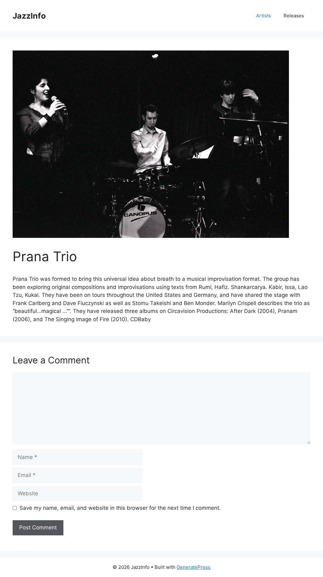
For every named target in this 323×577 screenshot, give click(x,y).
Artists (263, 16)
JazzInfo (29, 16)
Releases (294, 16)
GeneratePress (193, 567)
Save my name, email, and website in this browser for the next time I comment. (120, 508)
